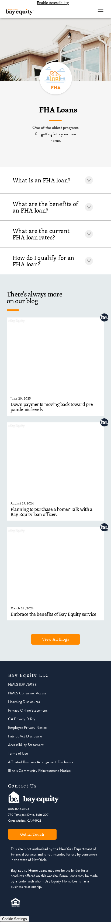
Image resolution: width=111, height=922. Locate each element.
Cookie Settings (14, 919)
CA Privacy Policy (22, 719)
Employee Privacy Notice (27, 727)
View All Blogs (55, 639)
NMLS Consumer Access (27, 693)
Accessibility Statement (26, 745)
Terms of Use (18, 753)
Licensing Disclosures (24, 702)
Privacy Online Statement (28, 710)
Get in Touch (32, 834)
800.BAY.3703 (18, 808)
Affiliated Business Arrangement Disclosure (40, 762)
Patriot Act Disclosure (25, 736)
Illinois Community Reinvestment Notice (39, 770)
